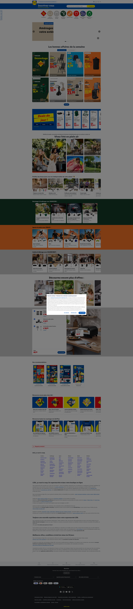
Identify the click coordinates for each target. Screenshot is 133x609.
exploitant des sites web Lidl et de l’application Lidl (59, 297)
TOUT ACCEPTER (82, 312)
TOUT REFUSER (66, 312)
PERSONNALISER (73, 312)
